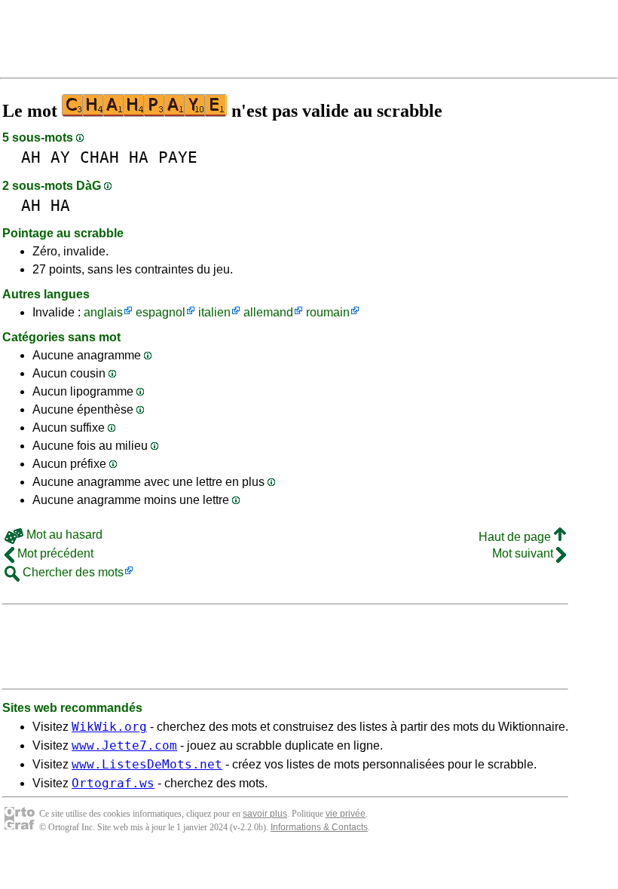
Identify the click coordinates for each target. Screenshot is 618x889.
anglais (103, 312)
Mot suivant (524, 553)
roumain (328, 312)
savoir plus (265, 813)
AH (31, 157)
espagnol (160, 312)
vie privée (346, 813)
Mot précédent (53, 553)
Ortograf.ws (113, 783)
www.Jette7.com (124, 745)
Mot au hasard (62, 534)
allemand (268, 312)
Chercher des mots (72, 572)
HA (138, 157)
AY (60, 157)
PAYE (177, 157)
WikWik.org (109, 726)
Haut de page (516, 536)
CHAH (99, 157)
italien (214, 312)
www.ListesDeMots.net (147, 764)
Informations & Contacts (319, 827)
